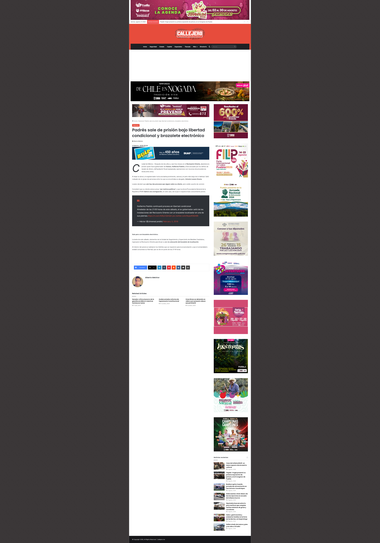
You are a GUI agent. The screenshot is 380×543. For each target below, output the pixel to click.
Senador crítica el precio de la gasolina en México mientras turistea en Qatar (143, 301)
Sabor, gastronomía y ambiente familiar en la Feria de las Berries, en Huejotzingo (236, 517)
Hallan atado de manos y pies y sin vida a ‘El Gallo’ (237, 525)
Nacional (141, 121)
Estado (162, 46)
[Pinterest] (169, 268)
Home (135, 121)
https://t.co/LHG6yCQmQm (160, 216)
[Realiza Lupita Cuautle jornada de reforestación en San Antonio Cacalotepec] (219, 487)
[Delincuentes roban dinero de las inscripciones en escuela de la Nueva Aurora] (219, 496)
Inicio (145, 46)
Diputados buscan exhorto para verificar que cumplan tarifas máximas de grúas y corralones (236, 506)
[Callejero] (190, 34)
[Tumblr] (164, 268)
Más (194, 46)
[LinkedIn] (159, 268)
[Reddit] (174, 268)
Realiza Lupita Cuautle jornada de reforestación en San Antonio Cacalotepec (183, 22)
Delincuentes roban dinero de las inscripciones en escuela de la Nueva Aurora (237, 496)
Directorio (203, 46)
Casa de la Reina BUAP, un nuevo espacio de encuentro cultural (236, 465)
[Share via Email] (183, 268)
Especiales (178, 46)
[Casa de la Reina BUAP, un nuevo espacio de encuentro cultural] (219, 466)
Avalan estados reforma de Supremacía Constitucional (169, 300)
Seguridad (153, 46)
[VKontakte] (178, 268)
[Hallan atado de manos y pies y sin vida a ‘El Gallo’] (219, 527)
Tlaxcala (187, 46)
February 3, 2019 (170, 221)
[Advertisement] (190, 65)
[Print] (188, 268)
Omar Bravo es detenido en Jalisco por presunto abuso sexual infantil (196, 301)
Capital (169, 46)
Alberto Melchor (138, 141)
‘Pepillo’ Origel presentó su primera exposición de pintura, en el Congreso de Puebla (236, 476)
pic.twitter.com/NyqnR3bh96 (185, 216)
